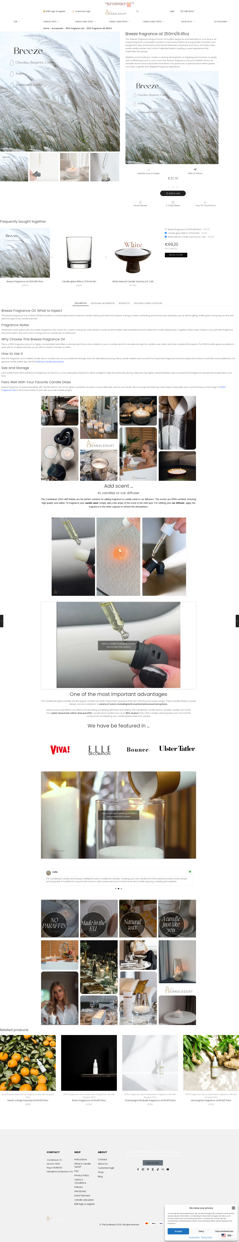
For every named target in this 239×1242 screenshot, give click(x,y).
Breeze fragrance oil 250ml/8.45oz (25, 281)
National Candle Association (50, 361)
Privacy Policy (206, 1237)
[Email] (163, 1169)
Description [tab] (81, 303)
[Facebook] (138, 1169)
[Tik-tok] (158, 1169)
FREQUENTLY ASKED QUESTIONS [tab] (148, 303)
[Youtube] (168, 1169)
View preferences (224, 1231)
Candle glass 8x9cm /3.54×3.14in (79, 281)
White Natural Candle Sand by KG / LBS (133, 281)
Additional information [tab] (103, 303)
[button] (233, 1208)
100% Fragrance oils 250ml (99, 28)
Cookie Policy (194, 1237)
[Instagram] (143, 1169)
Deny (201, 1231)
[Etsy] (153, 1169)
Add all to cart (176, 255)
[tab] (81, 303)
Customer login (82, 11)
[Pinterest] (148, 1169)
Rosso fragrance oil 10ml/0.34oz (89, 1100)
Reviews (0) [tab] (124, 303)
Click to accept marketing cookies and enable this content (118, 645)
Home (46, 28)
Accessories (57, 28)
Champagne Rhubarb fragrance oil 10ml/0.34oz (150, 1100)
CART (172, 11)
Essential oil (20, 1094)
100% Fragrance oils (75, 28)
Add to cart (174, 193)
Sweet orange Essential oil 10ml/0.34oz (27, 1100)
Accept (178, 1231)
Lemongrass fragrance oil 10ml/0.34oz (211, 1100)
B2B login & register (55, 11)
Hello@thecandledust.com (60, 1171)
